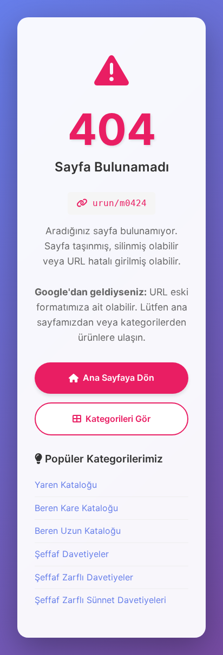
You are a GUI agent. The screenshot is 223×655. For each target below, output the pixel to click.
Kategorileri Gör (118, 418)
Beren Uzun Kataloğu (78, 530)
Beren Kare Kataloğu (76, 507)
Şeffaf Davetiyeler (72, 553)
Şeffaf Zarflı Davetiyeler (84, 577)
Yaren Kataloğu (66, 484)
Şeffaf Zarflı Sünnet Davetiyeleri (100, 599)
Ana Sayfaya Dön (118, 377)
